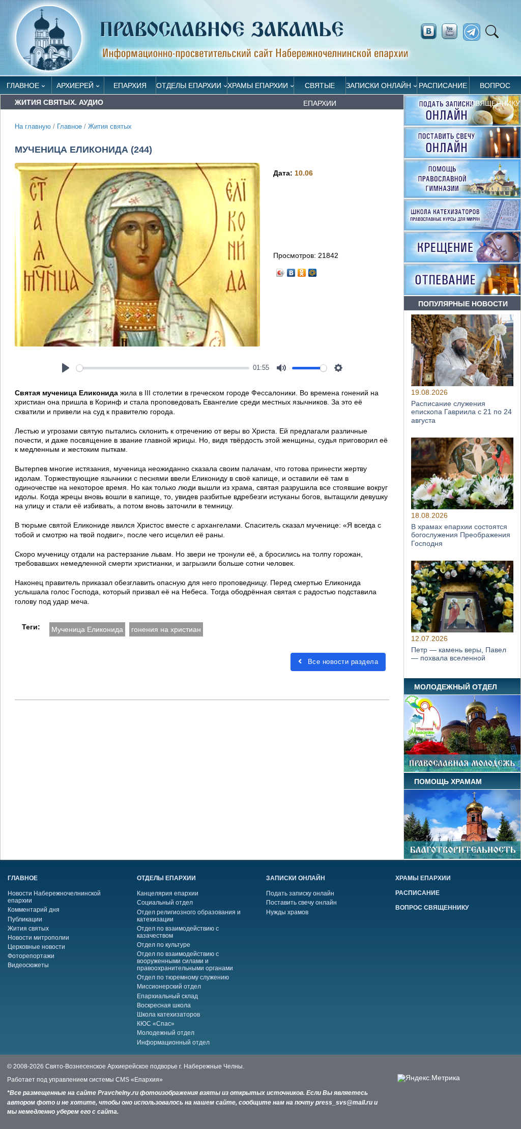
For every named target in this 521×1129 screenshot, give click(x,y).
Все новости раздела (341, 661)
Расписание (443, 85)
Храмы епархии (257, 85)
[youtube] (452, 31)
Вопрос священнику (495, 87)
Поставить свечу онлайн (301, 902)
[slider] (162, 368)
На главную (33, 126)
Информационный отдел (173, 1042)
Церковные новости (36, 946)
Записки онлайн (378, 85)
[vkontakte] (428, 31)
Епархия (130, 85)
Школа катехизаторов (168, 1014)
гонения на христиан (166, 629)
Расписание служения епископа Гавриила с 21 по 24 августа (461, 412)
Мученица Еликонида (87, 629)
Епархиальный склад (167, 996)
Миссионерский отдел (169, 986)
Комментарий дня (34, 909)
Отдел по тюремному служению (183, 977)
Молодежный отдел (165, 1032)
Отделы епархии (188, 85)
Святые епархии (319, 87)
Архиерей (75, 85)
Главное (23, 85)
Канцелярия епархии (167, 893)
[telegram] (474, 32)
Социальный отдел (165, 902)
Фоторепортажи (31, 956)
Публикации (25, 919)
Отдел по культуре (163, 944)
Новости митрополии (38, 937)
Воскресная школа (164, 1005)
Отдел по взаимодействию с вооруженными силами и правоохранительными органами (185, 961)
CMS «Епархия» (139, 1079)
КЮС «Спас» (156, 1023)
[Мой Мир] (312, 270)
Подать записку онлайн (300, 893)
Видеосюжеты (28, 965)
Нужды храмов (287, 912)
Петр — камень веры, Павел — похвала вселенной (458, 653)
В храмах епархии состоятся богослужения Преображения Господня (460, 535)
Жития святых (110, 126)
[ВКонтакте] (291, 270)
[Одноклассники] (302, 270)
